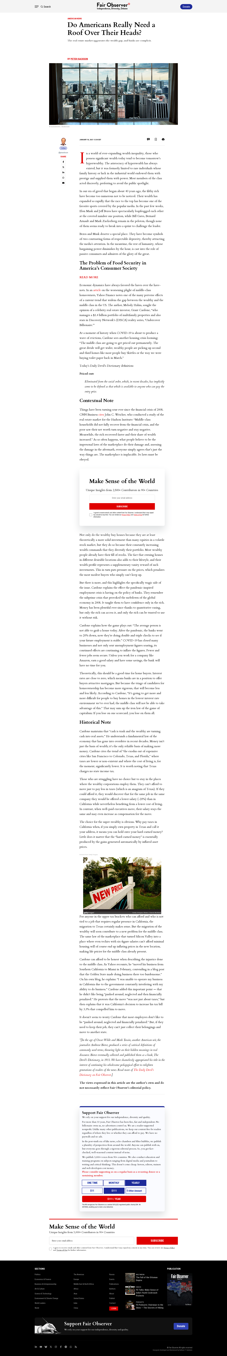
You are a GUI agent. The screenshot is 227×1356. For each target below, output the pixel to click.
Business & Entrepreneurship (45, 1284)
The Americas (79, 1274)
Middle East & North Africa (84, 1284)
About (111, 1293)
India (75, 1303)
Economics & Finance (43, 1279)
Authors (112, 1289)
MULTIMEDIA (140, 1275)
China (76, 1308)
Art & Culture (40, 1289)
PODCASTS (140, 1302)
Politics (37, 1274)
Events (111, 1279)
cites (101, 415)
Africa (76, 1289)
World (37, 1308)
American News (75, 18)
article (97, 290)
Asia (75, 1293)
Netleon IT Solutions (185, 1350)
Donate (181, 1326)
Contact (112, 1303)
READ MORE (88, 277)
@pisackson (63, 152)
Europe (76, 1279)
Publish (112, 1298)
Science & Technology (43, 1293)
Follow (63, 148)
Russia (111, 1274)
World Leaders (40, 1303)
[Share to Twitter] (63, 167)
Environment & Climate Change (46, 1298)
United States (79, 1298)
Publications (114, 1284)
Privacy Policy (126, 515)
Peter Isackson (79, 59)
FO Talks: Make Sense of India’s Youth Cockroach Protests (147, 1293)
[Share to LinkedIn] (63, 172)
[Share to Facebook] (63, 162)
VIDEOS (138, 1287)
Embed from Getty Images (88, 855)
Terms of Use (138, 515)
